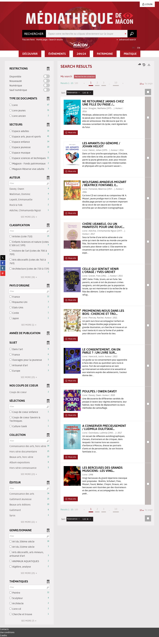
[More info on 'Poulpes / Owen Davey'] (72, 400)
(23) (28, 474)
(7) (28, 620)
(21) (28, 522)
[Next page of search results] (123, 83)
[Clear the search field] (126, 33)
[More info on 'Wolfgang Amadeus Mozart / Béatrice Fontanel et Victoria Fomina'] (72, 190)
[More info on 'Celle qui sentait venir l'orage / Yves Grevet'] (72, 279)
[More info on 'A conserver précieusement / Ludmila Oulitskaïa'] (72, 436)
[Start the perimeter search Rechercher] (132, 33)
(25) (28, 216)
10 (141, 83)
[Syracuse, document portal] (79, 19)
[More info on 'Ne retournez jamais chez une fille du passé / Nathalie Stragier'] (72, 112)
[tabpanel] (79, 343)
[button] (30, 54)
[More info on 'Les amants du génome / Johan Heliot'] (72, 154)
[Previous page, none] (84, 83)
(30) (28, 277)
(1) (28, 324)
